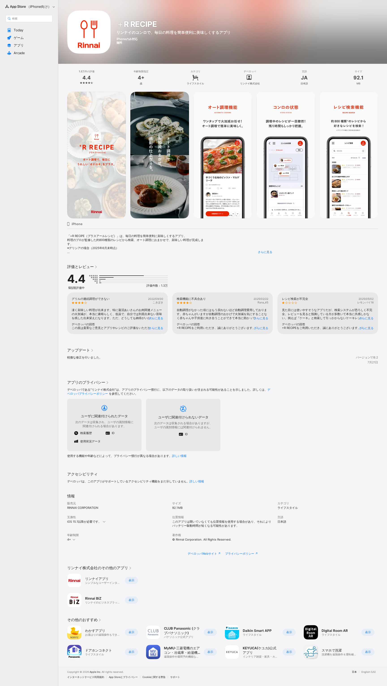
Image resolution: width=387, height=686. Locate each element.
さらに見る (265, 252)
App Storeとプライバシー (123, 677)
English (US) (368, 672)
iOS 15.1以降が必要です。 (84, 521)
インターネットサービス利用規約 (85, 677)
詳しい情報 (179, 456)
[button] (29, 30)
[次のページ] (382, 155)
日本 (354, 672)
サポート (175, 677)
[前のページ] (63, 155)
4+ (69, 539)
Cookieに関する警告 (154, 677)
